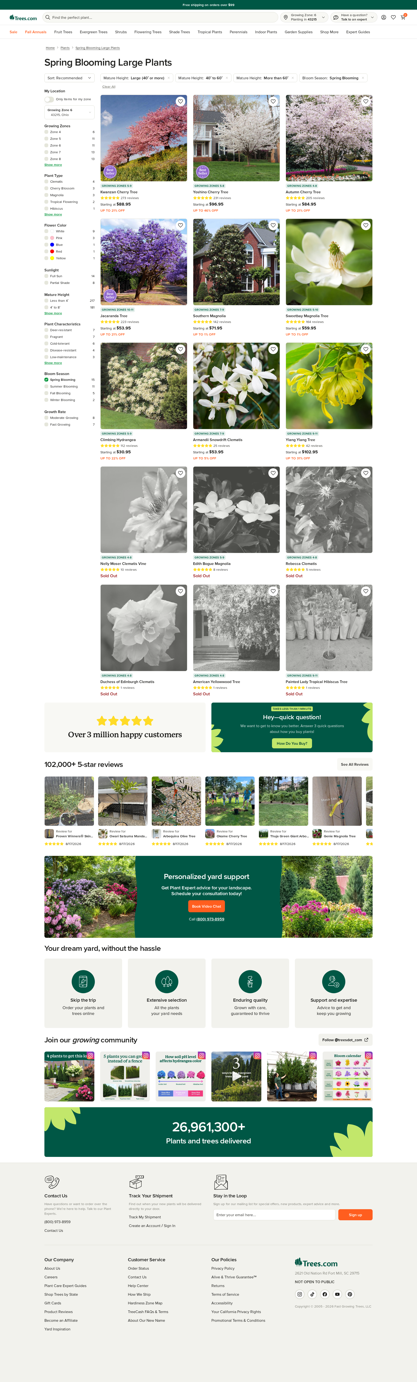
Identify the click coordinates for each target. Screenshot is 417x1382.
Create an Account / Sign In (152, 1225)
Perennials (238, 32)
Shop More (329, 32)
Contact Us (53, 1230)
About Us (52, 1268)
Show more (53, 165)
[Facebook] (325, 1294)
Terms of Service (225, 1294)
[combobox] (69, 78)
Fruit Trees (63, 32)
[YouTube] (337, 1294)
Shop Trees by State (61, 1294)
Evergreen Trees (93, 32)
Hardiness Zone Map (145, 1303)
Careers (50, 1277)
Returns (217, 1285)
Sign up (355, 1215)
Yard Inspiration (57, 1329)
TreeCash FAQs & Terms (148, 1311)
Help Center (138, 1285)
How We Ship (139, 1294)
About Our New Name (146, 1320)
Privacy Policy (223, 1268)
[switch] (49, 99)
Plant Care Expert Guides (65, 1285)
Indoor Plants (266, 32)
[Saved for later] (180, 101)
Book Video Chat (206, 906)
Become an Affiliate (61, 1320)
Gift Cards (52, 1303)
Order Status (138, 1268)
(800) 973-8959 (210, 919)
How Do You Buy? (292, 743)
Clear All (108, 86)
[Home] (23, 17)
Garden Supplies (299, 32)
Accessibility (222, 1303)
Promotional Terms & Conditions (238, 1320)
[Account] (383, 17)
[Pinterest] (350, 1294)
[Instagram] (300, 1294)
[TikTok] (312, 1294)
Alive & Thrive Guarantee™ (234, 1277)
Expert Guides (358, 32)
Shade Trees (179, 32)
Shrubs (121, 32)
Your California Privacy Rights (236, 1311)
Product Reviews (58, 1311)
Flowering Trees (147, 32)
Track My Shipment (145, 1217)
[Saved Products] (393, 17)
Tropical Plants (210, 32)
